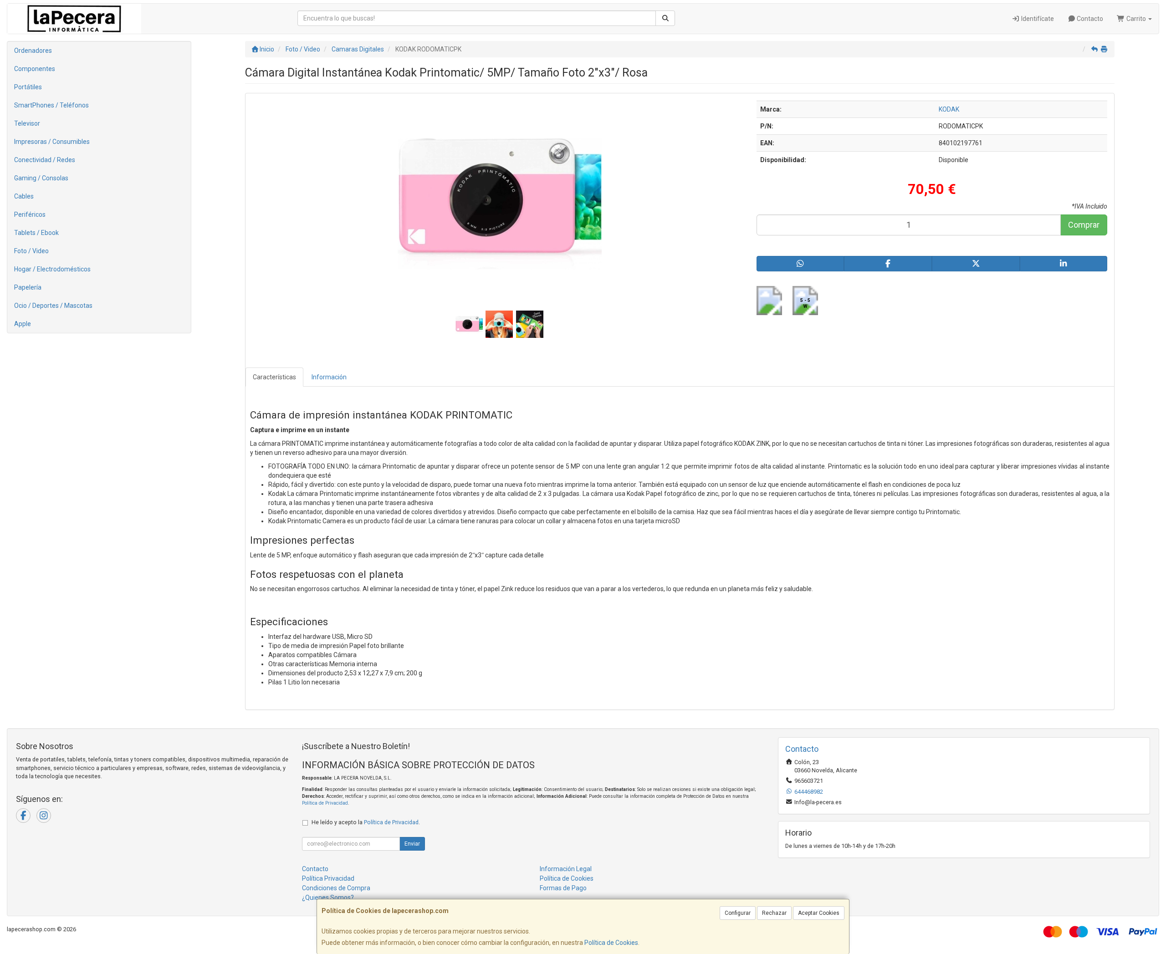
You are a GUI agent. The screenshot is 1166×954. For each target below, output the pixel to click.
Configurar (738, 913)
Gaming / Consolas (41, 178)
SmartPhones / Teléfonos (51, 105)
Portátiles (28, 87)
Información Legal (566, 868)
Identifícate (1037, 18)
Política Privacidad (328, 878)
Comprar (1084, 225)
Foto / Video (31, 251)
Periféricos (30, 214)
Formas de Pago (563, 888)
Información (329, 377)
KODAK (949, 109)
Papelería (27, 287)
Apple (22, 323)
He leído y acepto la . (366, 822)
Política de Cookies (611, 942)
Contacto (1089, 18)
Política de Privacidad (325, 803)
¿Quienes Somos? (328, 897)
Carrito (1136, 18)
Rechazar (774, 913)
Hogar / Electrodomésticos (52, 269)
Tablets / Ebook (36, 232)
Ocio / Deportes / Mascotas (53, 305)
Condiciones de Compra (336, 888)
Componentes (34, 68)
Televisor (27, 123)
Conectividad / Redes (44, 159)
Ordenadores (33, 50)
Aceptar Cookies (818, 913)
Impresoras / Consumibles (52, 141)
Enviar (412, 844)
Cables (24, 196)
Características (274, 377)
